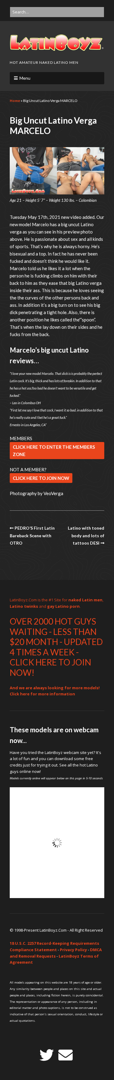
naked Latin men (85, 600)
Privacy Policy (73, 949)
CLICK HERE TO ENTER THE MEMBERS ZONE (54, 450)
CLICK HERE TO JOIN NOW (41, 478)
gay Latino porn (63, 606)
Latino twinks (24, 606)
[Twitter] (47, 1055)
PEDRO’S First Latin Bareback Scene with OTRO (32, 535)
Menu (24, 78)
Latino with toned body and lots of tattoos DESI (86, 535)
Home (15, 100)
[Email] (65, 1055)
